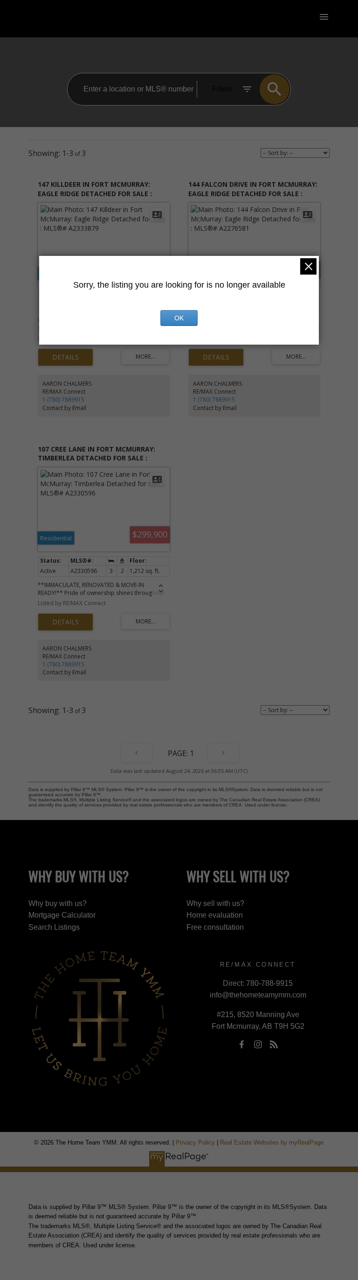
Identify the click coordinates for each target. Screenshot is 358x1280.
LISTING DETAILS (65, 357)
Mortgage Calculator (62, 915)
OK (179, 318)
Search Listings (54, 927)
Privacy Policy (195, 1142)
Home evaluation (214, 915)
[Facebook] (241, 1044)
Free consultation (215, 927)
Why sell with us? (215, 903)
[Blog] (274, 1044)
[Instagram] (257, 1044)
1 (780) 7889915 (63, 399)
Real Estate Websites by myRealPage (272, 1142)
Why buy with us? (57, 903)
